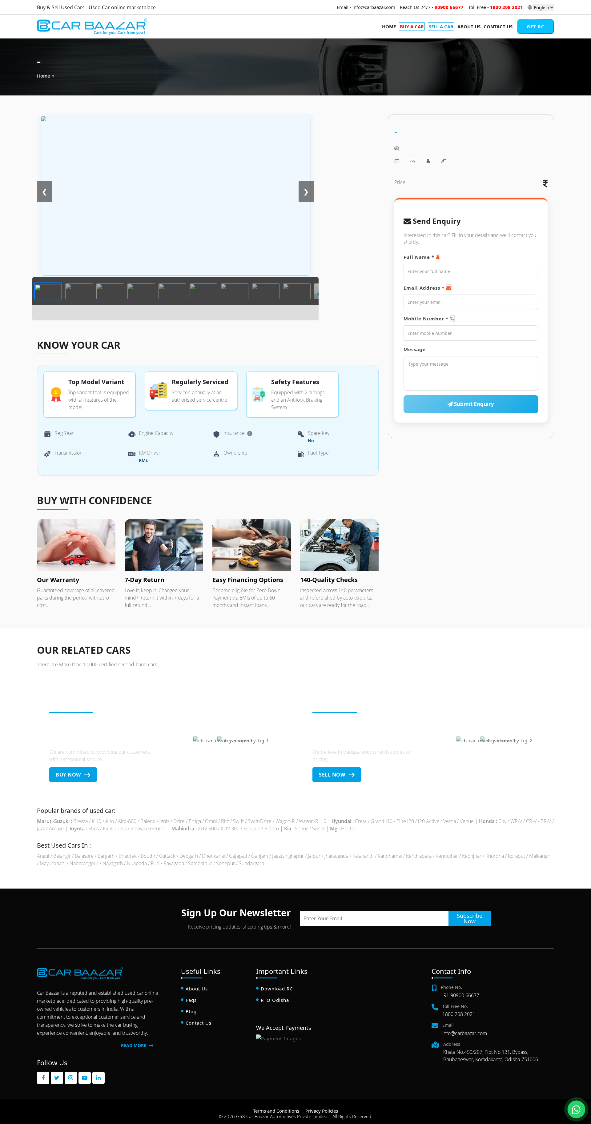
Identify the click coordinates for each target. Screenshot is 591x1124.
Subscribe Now (469, 918)
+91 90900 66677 (460, 995)
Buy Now (69, 774)
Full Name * (419, 257)
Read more (62, 605)
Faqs (191, 1000)
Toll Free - (495, 7)
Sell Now (333, 774)
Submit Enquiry (473, 403)
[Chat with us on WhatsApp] (576, 1109)
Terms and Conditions (276, 1111)
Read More (134, 1045)
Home (389, 26)
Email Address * (424, 288)
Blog (191, 1011)
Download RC (277, 989)
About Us (468, 26)
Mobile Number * (426, 318)
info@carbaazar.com (464, 1033)
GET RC (536, 26)
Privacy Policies (321, 1111)
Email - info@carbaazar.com (366, 7)
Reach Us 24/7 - (432, 7)
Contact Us (498, 26)
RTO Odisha (275, 1000)
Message (415, 349)
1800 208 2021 (458, 1014)
